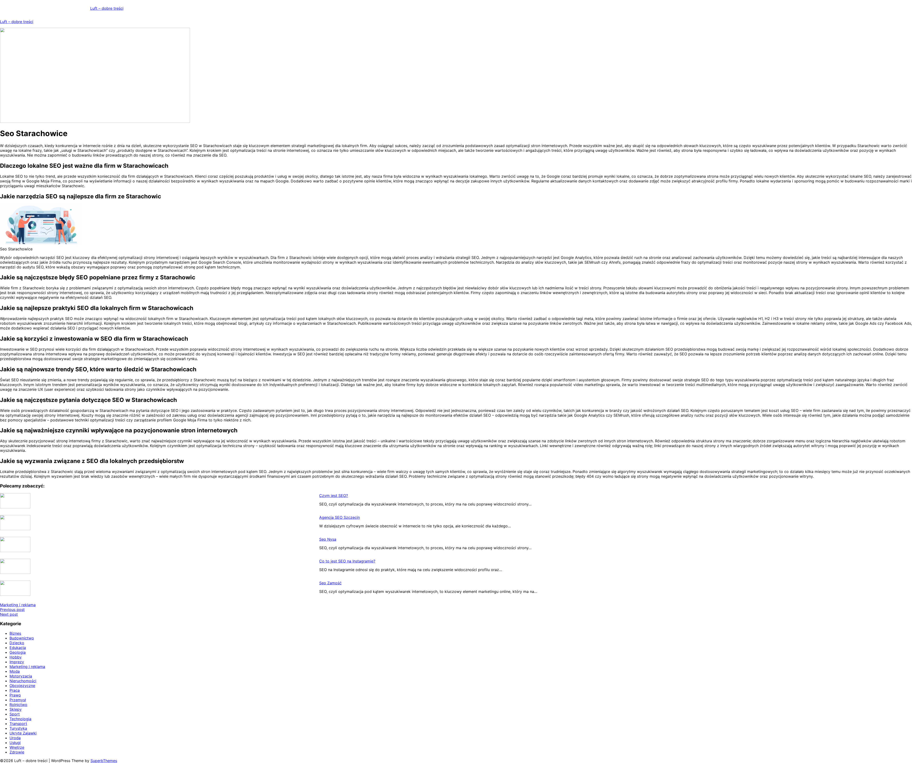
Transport (18, 723)
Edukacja (18, 647)
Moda (15, 671)
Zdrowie (17, 752)
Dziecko (17, 642)
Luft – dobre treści (107, 8)
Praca (15, 690)
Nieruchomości (23, 680)
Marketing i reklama (18, 604)
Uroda (15, 737)
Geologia (18, 652)
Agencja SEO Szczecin (339, 517)
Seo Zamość (330, 583)
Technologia (20, 718)
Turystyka (18, 728)
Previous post (12, 609)
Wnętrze (17, 747)
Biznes (15, 633)
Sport (15, 714)
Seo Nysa (327, 539)
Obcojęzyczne (22, 685)
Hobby (16, 657)
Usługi (15, 742)
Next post (9, 614)
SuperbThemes (103, 760)
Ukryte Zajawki (23, 733)
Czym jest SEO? (333, 495)
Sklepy (16, 709)
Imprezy (17, 661)
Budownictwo (22, 638)
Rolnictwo (18, 704)
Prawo (15, 695)
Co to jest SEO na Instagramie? (347, 561)
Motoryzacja (21, 676)
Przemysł (18, 699)
